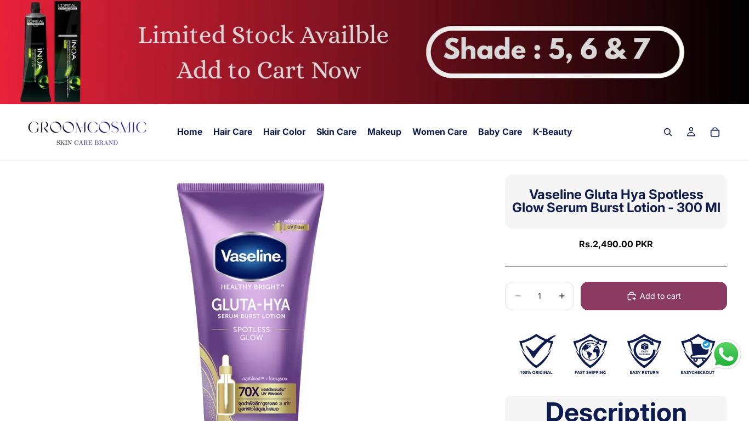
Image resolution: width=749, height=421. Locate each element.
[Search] (668, 132)
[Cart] (715, 132)
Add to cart (660, 295)
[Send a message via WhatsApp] (726, 354)
